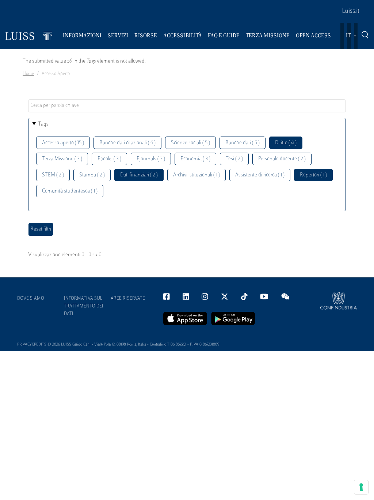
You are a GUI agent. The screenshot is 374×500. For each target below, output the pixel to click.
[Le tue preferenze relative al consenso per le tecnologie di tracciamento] (361, 487)
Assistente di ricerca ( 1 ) (260, 175)
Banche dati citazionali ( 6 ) (127, 143)
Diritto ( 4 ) (286, 143)
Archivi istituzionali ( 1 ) (196, 175)
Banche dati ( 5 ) (242, 143)
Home (28, 74)
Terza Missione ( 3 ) (62, 159)
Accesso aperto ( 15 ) (63, 143)
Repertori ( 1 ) (313, 175)
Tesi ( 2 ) (234, 159)
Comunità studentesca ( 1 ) (70, 191)
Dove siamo (30, 298)
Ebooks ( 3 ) (109, 159)
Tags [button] (43, 124)
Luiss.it (350, 11)
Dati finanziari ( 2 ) (139, 175)
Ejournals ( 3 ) (151, 159)
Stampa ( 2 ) (92, 175)
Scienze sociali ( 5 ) (190, 143)
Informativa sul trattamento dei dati (83, 306)
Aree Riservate (128, 298)
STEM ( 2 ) (53, 175)
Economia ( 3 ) (195, 159)
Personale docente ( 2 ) (282, 159)
